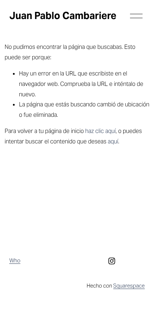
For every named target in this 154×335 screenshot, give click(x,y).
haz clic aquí (100, 131)
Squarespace (129, 285)
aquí (113, 141)
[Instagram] (111, 261)
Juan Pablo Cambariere (62, 15)
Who (14, 260)
